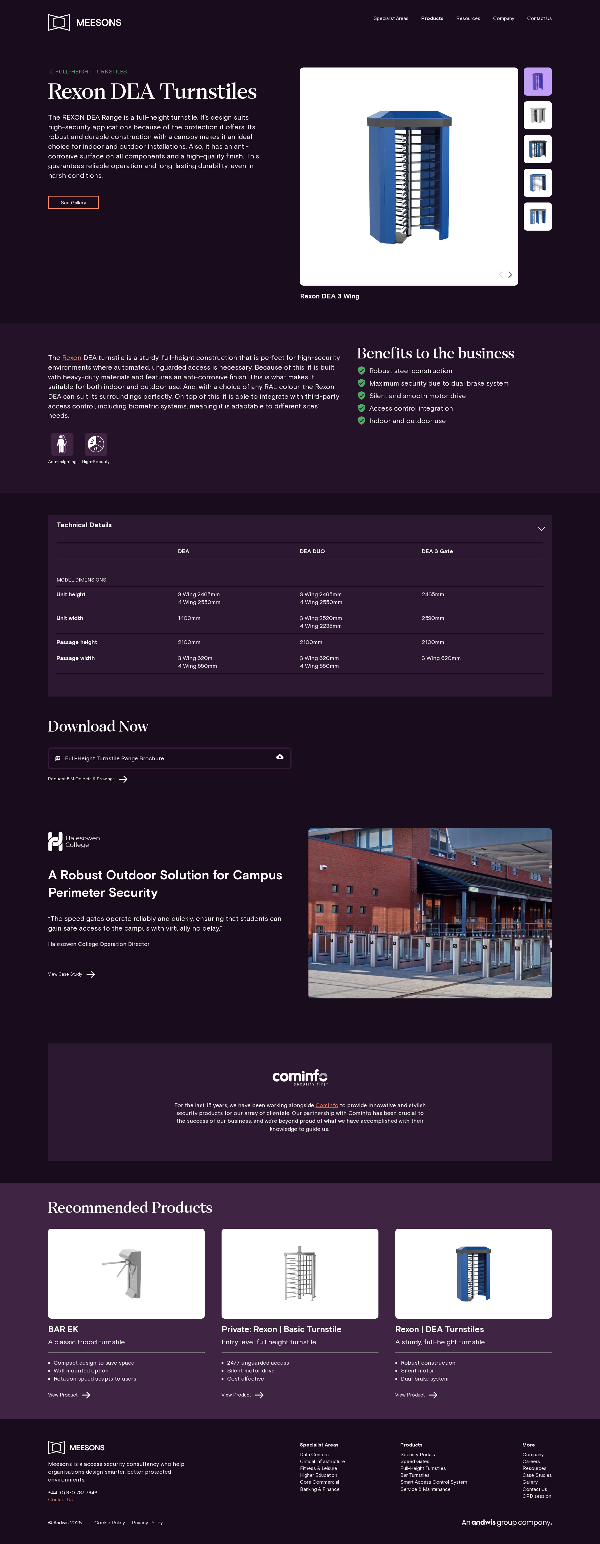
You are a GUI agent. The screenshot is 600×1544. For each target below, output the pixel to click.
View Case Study (65, 974)
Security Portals (417, 1454)
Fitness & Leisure (318, 1468)
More (528, 1444)
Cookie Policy (109, 1522)
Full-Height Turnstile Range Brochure (114, 758)
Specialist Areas (390, 18)
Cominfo (327, 1105)
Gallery (530, 1482)
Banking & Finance (320, 1489)
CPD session (536, 1496)
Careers (531, 1461)
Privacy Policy (147, 1522)
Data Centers (314, 1454)
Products (432, 18)
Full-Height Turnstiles (91, 71)
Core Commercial (319, 1482)
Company (503, 18)
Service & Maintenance (425, 1489)
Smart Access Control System (433, 1482)
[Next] (509, 274)
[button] (300, 524)
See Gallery (73, 202)
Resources (468, 18)
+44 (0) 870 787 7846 (73, 1492)
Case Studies (537, 1475)
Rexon (72, 357)
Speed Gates (414, 1461)
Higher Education (318, 1475)
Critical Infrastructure (322, 1461)
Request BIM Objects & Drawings (81, 778)
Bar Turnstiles (415, 1475)
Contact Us (539, 18)
